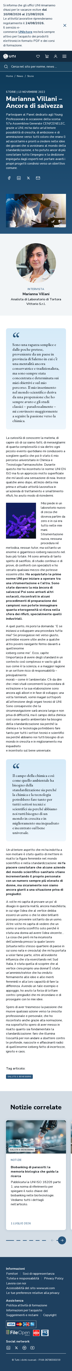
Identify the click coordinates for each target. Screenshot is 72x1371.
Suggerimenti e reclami (22, 1315)
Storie (30, 76)
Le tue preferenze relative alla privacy (32, 1293)
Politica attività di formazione (26, 1305)
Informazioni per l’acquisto (24, 1310)
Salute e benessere (19, 1076)
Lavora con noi (16, 1283)
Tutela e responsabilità (22, 1278)
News (20, 76)
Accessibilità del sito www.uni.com (30, 1288)
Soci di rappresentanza (38, 1273)
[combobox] (36, 66)
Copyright (50, 1315)
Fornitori (12, 1273)
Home (9, 76)
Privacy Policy (53, 1278)
